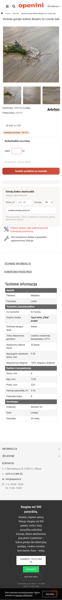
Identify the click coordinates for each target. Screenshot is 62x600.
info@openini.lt (13, 479)
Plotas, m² (10, 202)
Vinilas (7, 14)
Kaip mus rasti (31, 577)
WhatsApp (31, 569)
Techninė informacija (17, 263)
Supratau (50, 594)
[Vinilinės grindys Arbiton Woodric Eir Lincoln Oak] (31, 54)
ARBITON (16, 14)
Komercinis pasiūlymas (18, 271)
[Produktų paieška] (13, 7)
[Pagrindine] (2, 14)
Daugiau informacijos (24, 596)
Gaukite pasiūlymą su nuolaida (31, 171)
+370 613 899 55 (13, 474)
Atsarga (37, 202)
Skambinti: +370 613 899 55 (31, 560)
